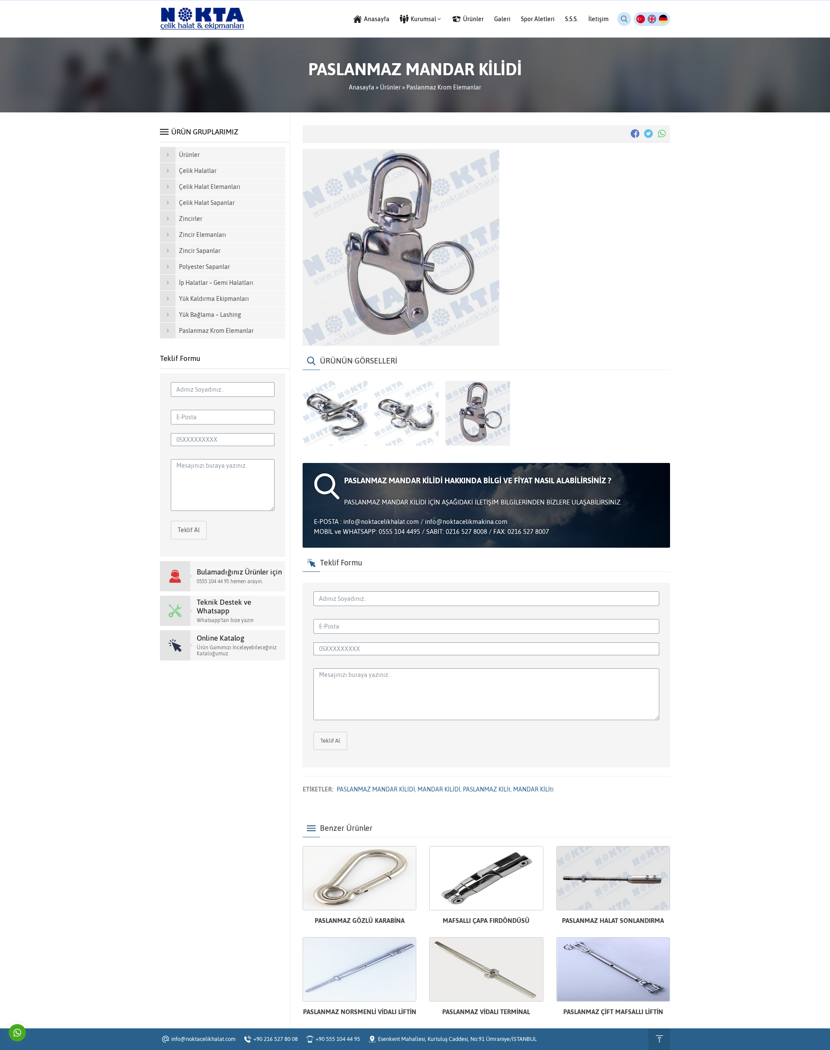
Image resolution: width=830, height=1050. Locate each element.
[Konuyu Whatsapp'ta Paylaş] (662, 133)
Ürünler (390, 87)
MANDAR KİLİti (533, 789)
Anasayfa (361, 87)
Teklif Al (330, 740)
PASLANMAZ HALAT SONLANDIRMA (613, 920)
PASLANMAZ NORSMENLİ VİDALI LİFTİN (359, 1011)
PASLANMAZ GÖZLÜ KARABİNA (360, 920)
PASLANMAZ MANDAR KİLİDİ (376, 789)
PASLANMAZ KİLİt (487, 789)
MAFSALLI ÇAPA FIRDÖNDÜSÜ (486, 920)
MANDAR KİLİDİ (439, 789)
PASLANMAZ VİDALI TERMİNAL (486, 1011)
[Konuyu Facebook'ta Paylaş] (635, 133)
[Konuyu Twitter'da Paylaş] (648, 133)
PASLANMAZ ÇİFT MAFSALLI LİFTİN (613, 1011)
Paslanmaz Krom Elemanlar (443, 87)
